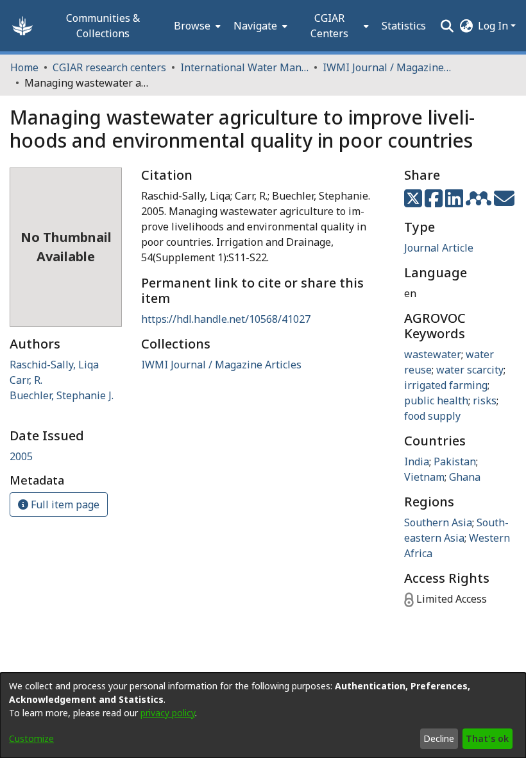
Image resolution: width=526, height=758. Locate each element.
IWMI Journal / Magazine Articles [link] (387, 67)
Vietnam (424, 477)
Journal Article (438, 248)
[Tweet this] (414, 202)
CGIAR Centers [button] (329, 25)
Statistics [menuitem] (404, 26)
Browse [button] (192, 26)
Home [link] (24, 67)
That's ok (487, 738)
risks (484, 400)
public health (436, 400)
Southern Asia (438, 522)
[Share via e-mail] (504, 202)
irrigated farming (446, 385)
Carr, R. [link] (26, 380)
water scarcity (470, 370)
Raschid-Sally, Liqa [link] (54, 364)
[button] (22, 26)
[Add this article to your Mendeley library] (480, 202)
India (416, 461)
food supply (432, 416)
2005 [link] (21, 456)
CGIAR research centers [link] (109, 67)
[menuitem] (196, 25)
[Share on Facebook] (435, 202)
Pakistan (455, 461)
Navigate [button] (255, 26)
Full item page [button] (63, 504)
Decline (438, 738)
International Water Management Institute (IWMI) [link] (244, 67)
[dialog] (263, 715)
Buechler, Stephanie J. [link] (62, 395)
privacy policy (167, 713)
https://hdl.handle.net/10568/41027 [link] (225, 319)
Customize (31, 738)
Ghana (464, 477)
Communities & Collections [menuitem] (103, 25)
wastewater (432, 354)
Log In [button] (494, 26)
